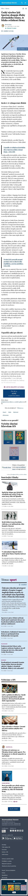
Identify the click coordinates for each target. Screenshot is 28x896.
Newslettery (5, 875)
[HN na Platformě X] (11, 830)
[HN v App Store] (17, 838)
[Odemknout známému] (26, 8)
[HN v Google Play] (7, 838)
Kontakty (4, 844)
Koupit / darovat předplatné (8, 870)
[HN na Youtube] (22, 830)
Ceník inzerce (5, 854)
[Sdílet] (23, 8)
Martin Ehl (9, 747)
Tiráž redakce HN (6, 847)
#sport (4, 412)
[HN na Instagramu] (15, 830)
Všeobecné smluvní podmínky (9, 866)
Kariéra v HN (5, 852)
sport (13, 580)
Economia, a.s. (11, 822)
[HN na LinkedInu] (18, 830)
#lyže (9, 412)
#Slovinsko (6, 415)
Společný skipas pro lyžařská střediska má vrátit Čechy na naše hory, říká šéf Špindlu (12, 494)
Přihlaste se (20, 408)
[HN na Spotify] (20, 830)
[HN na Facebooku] (13, 830)
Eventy (3, 872)
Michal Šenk (8, 24)
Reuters (23, 48)
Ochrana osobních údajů (8, 858)
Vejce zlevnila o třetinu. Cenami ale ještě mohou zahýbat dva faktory (13, 728)
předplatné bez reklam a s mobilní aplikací (12, 402)
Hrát (8, 442)
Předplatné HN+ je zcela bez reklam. (19, 474)
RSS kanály (4, 877)
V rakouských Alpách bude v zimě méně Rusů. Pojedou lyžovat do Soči (14, 554)
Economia (4, 849)
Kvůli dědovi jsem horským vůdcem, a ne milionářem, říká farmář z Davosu (13, 524)
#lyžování (15, 412)
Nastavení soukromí (6, 863)
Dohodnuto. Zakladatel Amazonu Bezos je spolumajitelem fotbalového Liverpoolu (13, 634)
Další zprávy (14, 809)
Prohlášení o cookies (7, 861)
